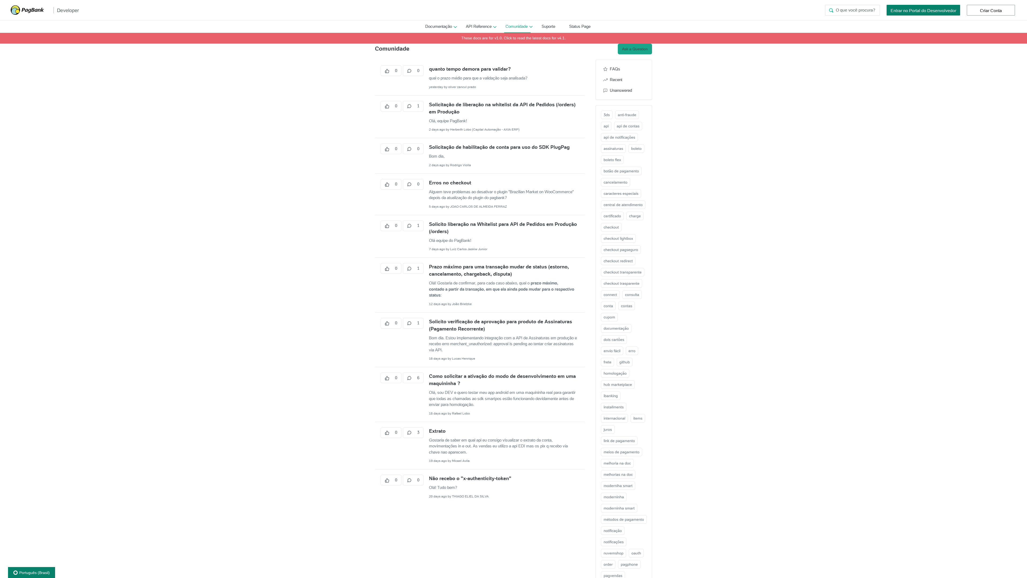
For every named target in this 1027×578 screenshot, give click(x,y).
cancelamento (615, 182)
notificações (614, 541)
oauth (636, 553)
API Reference (479, 26)
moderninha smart (619, 508)
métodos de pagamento (624, 519)
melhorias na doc (618, 474)
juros (608, 429)
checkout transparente (623, 272)
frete (607, 362)
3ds (607, 114)
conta (608, 305)
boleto (636, 148)
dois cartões (614, 339)
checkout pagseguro (621, 249)
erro (632, 350)
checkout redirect (618, 260)
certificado (612, 216)
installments (614, 407)
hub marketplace (618, 384)
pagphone (629, 564)
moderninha (614, 497)
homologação (615, 373)
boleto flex (612, 159)
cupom (609, 317)
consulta (632, 294)
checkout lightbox (618, 238)
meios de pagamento (621, 452)
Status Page (580, 26)
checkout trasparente (621, 283)
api (606, 126)
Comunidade (516, 26)
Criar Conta (991, 10)
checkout (611, 227)
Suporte (548, 26)
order (608, 564)
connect (610, 294)
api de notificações (619, 137)
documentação (616, 328)
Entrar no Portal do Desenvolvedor (923, 10)
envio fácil (612, 350)
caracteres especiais (621, 193)
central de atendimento (623, 204)
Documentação (438, 26)
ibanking (611, 395)
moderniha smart (618, 485)
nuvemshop (613, 553)
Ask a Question (635, 49)
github (624, 362)
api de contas (628, 126)
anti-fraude (627, 114)
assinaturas (613, 148)
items (637, 418)
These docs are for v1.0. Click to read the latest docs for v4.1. (513, 38)
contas (626, 305)
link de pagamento (619, 440)
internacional (614, 418)
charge (635, 216)
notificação (613, 530)
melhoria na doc (617, 463)
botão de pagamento (621, 171)
